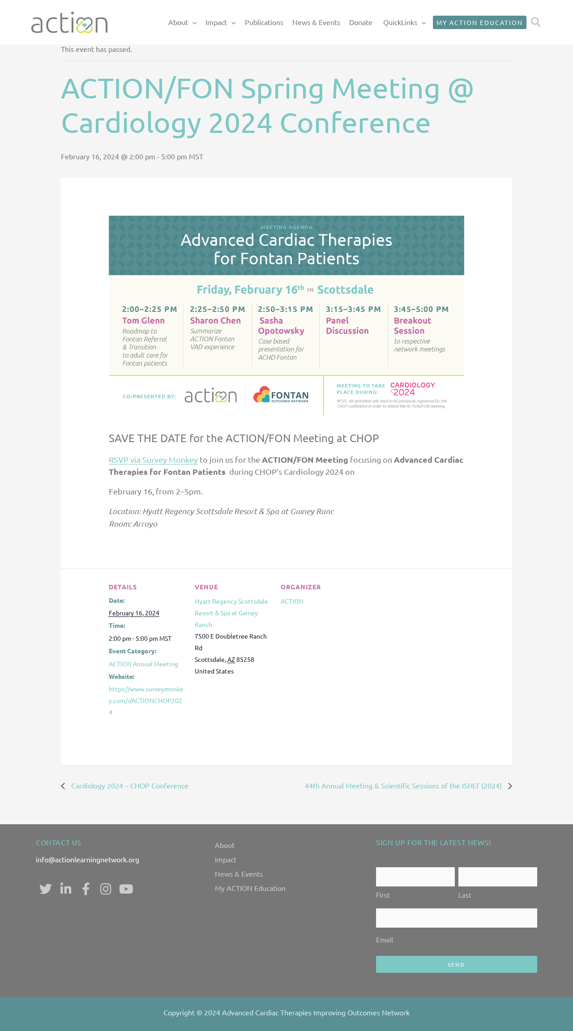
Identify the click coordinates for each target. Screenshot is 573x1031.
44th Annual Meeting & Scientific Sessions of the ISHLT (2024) (404, 785)
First (383, 894)
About (178, 21)
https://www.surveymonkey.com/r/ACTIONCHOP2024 (146, 700)
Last (464, 894)
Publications (264, 21)
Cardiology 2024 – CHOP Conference (128, 785)
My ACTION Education (250, 887)
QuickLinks (400, 21)
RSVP (118, 459)
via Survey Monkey (163, 459)
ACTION (292, 601)
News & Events (316, 21)
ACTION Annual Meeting (143, 664)
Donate (360, 21)
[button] (192, 22)
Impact (216, 21)
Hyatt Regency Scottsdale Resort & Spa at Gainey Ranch (231, 612)
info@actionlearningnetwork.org (87, 859)
